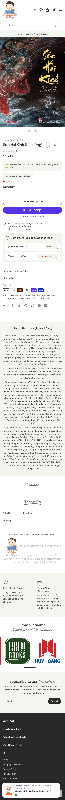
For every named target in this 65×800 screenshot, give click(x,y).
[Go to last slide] (29, 131)
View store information (19, 229)
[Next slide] (35, 131)
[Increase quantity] (17, 191)
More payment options (32, 217)
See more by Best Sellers (18, 176)
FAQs (5, 759)
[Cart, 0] (47, 10)
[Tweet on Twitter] (19, 305)
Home (19, 33)
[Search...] (54, 25)
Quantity (9, 187)
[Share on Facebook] (12, 305)
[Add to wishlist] (47, 145)
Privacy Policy (9, 773)
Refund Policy (9, 769)
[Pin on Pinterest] (26, 305)
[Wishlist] (41, 10)
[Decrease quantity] (6, 191)
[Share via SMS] (45, 305)
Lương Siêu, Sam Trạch (14, 140)
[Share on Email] (39, 305)
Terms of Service (11, 778)
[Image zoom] (32, 82)
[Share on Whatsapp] (32, 305)
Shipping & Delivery (12, 764)
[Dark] (54, 10)
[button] (35, 10)
